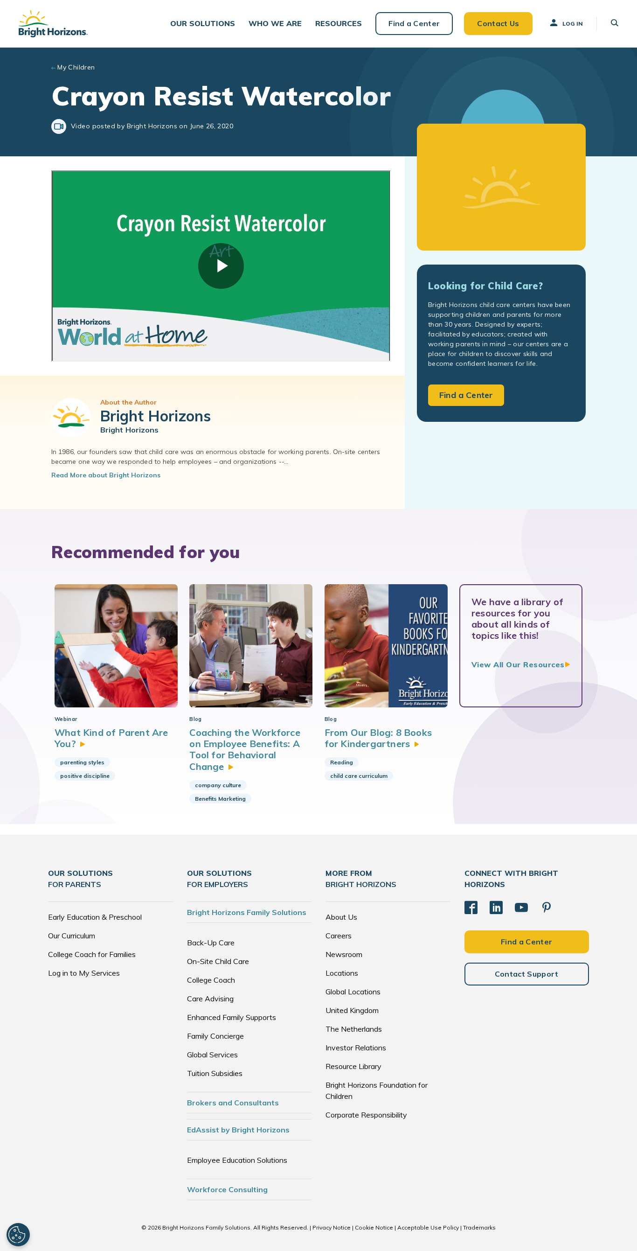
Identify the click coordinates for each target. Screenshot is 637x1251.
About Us (341, 917)
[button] (202, 24)
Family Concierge (215, 1036)
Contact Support (527, 973)
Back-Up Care (211, 942)
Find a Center (414, 23)
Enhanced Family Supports (231, 1017)
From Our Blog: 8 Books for (378, 738)
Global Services (212, 1054)
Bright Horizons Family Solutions (246, 912)
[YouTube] (521, 907)
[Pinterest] (546, 907)
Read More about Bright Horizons (105, 475)
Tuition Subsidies (214, 1073)
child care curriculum (359, 775)
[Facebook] (471, 907)
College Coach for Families (92, 954)
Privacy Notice (331, 1227)
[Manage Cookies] (18, 1234)
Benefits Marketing (220, 798)
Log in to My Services (84, 973)
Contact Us (498, 23)
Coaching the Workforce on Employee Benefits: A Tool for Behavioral (244, 749)
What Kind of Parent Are (111, 738)
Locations (341, 973)
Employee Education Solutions (237, 1160)
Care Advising (210, 998)
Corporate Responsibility (366, 1114)
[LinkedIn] (496, 907)
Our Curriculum (71, 935)
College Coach (211, 980)
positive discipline (85, 775)
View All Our (518, 664)
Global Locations (353, 991)
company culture (218, 785)
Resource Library (353, 1066)
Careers (338, 935)
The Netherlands (353, 1029)
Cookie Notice (374, 1227)
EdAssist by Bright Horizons (238, 1129)
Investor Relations (355, 1047)
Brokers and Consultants (233, 1102)
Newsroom (343, 954)
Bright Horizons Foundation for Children (376, 1090)
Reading (341, 762)
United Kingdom (352, 1010)
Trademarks (479, 1227)
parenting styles (82, 762)
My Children (76, 67)
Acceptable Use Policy (428, 1227)
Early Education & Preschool (95, 917)
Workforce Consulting (227, 1189)
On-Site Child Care (218, 961)
